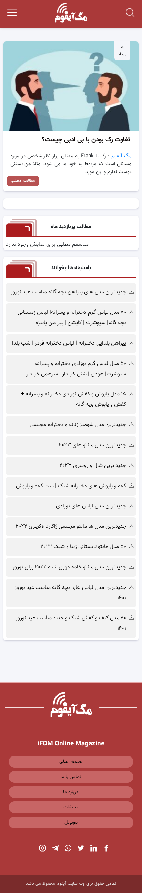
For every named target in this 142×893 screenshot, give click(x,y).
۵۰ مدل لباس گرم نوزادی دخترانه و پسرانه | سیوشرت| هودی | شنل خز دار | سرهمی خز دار (75, 368)
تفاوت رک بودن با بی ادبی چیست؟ (86, 140)
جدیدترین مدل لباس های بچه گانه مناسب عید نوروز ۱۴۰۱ (70, 592)
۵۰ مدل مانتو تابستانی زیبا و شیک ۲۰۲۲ (83, 547)
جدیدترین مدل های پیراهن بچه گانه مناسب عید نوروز (68, 292)
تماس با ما (70, 777)
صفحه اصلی (70, 761)
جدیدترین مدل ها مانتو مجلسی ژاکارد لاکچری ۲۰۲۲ (71, 526)
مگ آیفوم (121, 156)
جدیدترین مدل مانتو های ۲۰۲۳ (92, 445)
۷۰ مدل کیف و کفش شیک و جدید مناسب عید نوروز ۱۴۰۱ (71, 623)
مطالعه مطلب (23, 180)
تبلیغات (70, 807)
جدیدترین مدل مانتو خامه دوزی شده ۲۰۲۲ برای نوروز (69, 567)
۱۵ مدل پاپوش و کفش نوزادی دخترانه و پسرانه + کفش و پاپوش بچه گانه (73, 399)
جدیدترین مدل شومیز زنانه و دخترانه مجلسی (78, 425)
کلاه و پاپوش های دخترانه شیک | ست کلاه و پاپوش (71, 486)
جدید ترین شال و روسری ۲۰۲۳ (93, 465)
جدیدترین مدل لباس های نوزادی (91, 506)
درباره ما (71, 792)
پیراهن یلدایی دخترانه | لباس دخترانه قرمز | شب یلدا (69, 343)
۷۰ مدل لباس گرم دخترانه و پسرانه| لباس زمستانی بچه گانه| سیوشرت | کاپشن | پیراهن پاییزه (72, 317)
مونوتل (71, 822)
